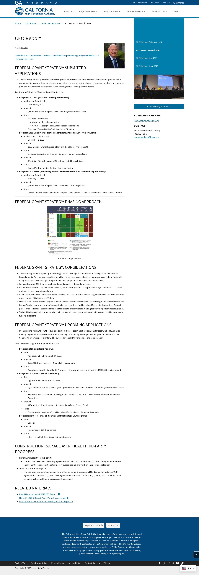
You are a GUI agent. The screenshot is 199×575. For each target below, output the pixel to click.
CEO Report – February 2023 (149, 42)
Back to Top (20, 563)
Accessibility (74, 563)
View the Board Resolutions (146, 120)
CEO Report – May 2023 (146, 58)
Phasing (46, 55)
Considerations (59, 55)
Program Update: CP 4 (88, 55)
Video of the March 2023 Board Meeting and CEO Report (46, 501)
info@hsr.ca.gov (116, 553)
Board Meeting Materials (158, 106)
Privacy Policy (57, 563)
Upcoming (72, 55)
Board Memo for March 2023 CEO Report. (39, 494)
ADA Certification (140, 2)
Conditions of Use (38, 563)
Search (177, 11)
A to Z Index (154, 2)
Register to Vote (95, 525)
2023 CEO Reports (50, 23)
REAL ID (114, 525)
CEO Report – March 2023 (148, 50)
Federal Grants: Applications (28, 55)
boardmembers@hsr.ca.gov (146, 137)
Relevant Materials (25, 58)
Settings (180, 2)
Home (18, 23)
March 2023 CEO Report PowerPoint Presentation (44, 498)
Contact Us (166, 2)
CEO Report (31, 23)
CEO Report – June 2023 (147, 66)
